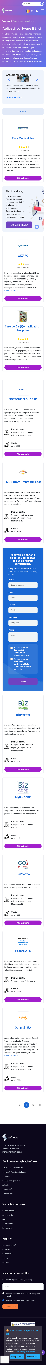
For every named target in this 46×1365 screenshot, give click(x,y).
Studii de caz (7, 1194)
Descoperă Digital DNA (11, 1181)
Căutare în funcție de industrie (14, 1172)
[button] (9, 79)
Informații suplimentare (26, 1352)
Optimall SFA (23, 1027)
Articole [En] (7, 1189)
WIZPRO (23, 255)
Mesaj (11, 630)
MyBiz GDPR (23, 797)
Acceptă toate (17, 1357)
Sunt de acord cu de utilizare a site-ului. (21, 651)
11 (40, 1105)
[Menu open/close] (42, 11)
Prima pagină (7, 21)
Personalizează (33, 1357)
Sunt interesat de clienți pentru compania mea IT (23, 1294)
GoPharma (23, 874)
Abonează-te (10, 1306)
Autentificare (7, 1224)
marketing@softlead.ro (12, 1152)
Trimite (23, 682)
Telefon (11, 605)
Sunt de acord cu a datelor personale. (22, 664)
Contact (5, 1262)
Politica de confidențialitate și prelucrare (22, 664)
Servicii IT (6, 1176)
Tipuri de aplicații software (13, 1168)
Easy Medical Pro (23, 138)
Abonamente (7, 1215)
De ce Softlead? (8, 1211)
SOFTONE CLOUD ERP (23, 399)
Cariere (5, 1258)
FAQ (4, 1219)
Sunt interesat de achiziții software (20, 1301)
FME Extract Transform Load (23, 482)
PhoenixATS (23, 951)
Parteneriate (7, 1254)
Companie (12, 617)
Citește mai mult (13, 97)
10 (33, 1105)
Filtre (24, 111)
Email (10, 592)
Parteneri (6, 1249)
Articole (5, 1185)
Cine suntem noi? (9, 1245)
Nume (11, 580)
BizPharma (23, 714)
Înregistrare (7, 1228)
